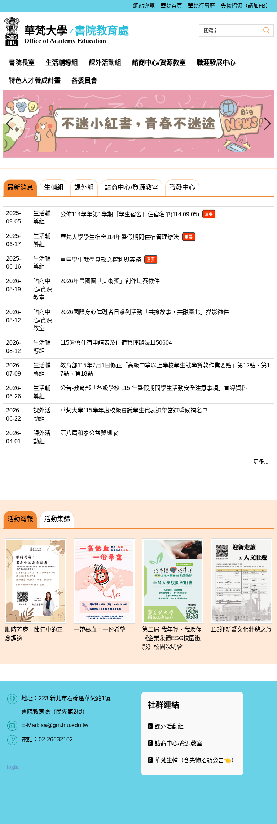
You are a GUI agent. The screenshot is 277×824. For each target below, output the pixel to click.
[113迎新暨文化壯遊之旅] (241, 581)
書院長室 (22, 62)
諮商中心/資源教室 (159, 62)
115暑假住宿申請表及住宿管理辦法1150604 (116, 343)
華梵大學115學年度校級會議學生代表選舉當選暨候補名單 (134, 410)
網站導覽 (144, 6)
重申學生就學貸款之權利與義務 (101, 260)
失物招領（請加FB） (246, 6)
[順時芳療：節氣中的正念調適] (35, 581)
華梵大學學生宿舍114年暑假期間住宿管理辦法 (120, 237)
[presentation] (12, 124)
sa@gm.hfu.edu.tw (64, 725)
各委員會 (84, 80)
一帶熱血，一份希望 (100, 629)
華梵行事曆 (201, 6)
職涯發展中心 (216, 62)
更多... (260, 461)
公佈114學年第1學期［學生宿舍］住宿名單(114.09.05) (130, 214)
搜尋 (265, 30)
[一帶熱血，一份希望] (104, 581)
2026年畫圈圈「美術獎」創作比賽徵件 (110, 281)
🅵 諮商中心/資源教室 (175, 743)
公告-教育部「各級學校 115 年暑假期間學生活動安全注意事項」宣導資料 (153, 388)
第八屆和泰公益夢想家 (89, 433)
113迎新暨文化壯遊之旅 (241, 629)
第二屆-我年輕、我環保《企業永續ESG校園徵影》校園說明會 (172, 638)
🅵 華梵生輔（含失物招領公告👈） (192, 760)
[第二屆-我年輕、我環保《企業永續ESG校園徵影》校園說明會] (172, 581)
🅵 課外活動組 (166, 726)
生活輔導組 (61, 62)
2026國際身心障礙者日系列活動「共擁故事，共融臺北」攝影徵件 (144, 312)
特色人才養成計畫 (35, 80)
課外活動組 (105, 62)
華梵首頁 (171, 6)
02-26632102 (56, 739)
